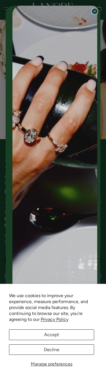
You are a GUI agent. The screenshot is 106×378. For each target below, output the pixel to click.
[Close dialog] (95, 11)
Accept (51, 334)
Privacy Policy (54, 319)
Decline (51, 349)
